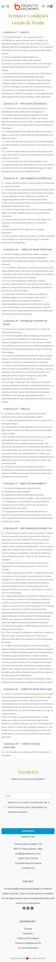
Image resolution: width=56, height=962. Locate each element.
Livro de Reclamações (28, 948)
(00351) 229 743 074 (28, 858)
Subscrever (28, 831)
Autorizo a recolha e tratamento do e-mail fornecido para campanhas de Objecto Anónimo (29, 807)
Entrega (28, 929)
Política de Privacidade (28, 938)
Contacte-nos (28, 868)
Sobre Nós (28, 933)
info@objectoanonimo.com (28, 853)
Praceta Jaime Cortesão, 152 (28, 844)
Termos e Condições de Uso (28, 943)
